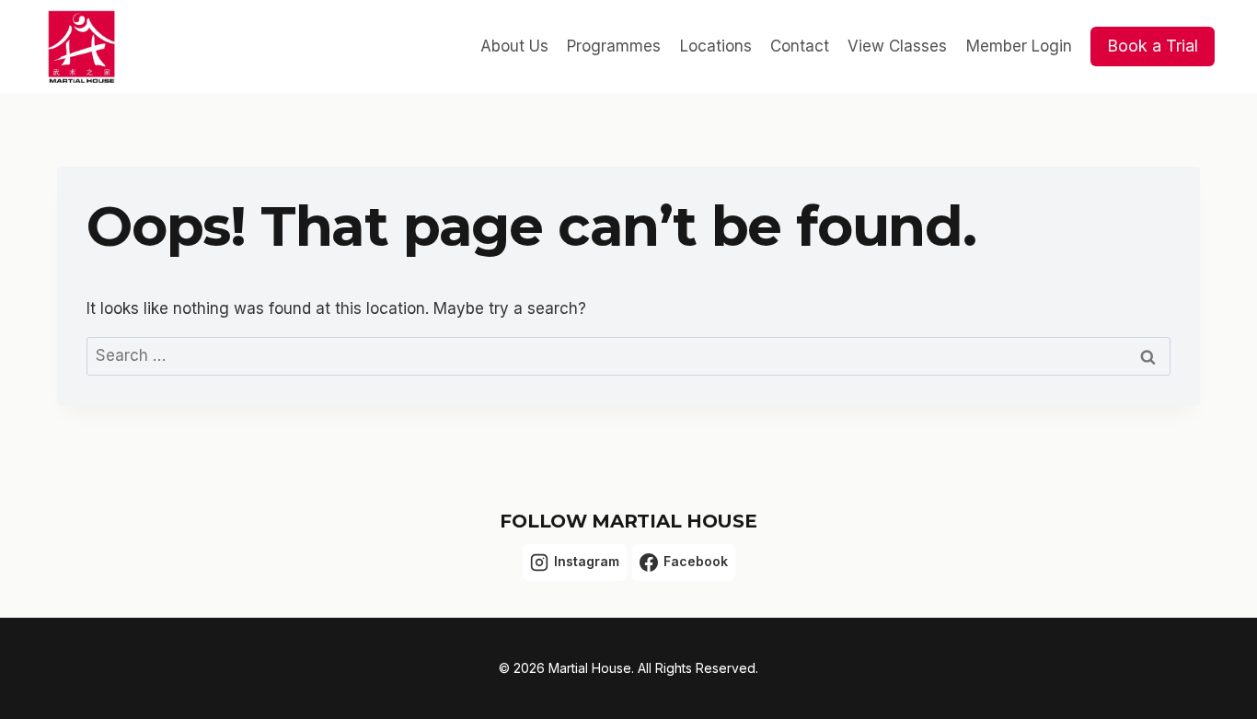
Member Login (1019, 46)
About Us (514, 46)
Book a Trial (1152, 45)
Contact (799, 46)
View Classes (897, 46)
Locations (716, 46)
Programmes (614, 46)
